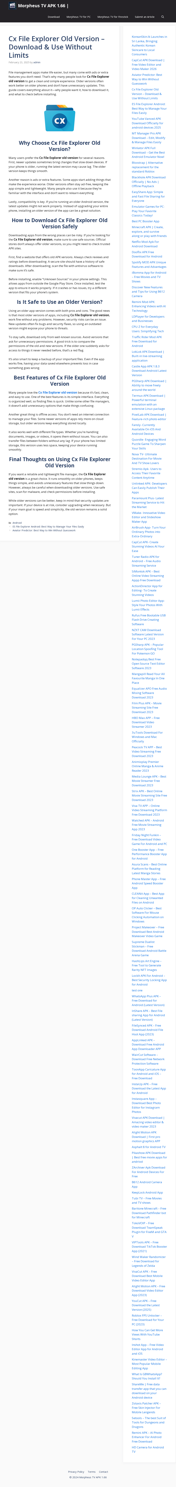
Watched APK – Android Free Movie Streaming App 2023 (148, 824)
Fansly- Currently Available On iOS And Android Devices (146, 429)
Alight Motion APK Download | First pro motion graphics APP (146, 1136)
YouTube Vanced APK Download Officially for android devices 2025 (147, 123)
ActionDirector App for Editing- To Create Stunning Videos (147, 590)
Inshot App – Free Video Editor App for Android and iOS (148, 1349)
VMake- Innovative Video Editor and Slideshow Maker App (148, 517)
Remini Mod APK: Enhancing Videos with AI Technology (149, 306)
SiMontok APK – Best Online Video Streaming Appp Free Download (148, 575)
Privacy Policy (76, 1471)
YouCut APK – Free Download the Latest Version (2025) (146, 1305)
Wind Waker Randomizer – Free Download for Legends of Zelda (149, 1261)
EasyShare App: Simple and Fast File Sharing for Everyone (148, 196)
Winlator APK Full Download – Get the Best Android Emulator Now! (148, 152)
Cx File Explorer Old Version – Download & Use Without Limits (147, 93)
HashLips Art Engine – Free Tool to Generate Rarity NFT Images (147, 965)
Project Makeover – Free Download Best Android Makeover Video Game (148, 931)
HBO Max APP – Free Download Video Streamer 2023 (146, 722)
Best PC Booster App (145, 221)
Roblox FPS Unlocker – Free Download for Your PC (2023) (148, 1319)
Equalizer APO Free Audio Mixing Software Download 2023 (149, 693)
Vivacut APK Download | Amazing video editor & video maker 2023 (148, 1122)
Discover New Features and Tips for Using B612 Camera (148, 291)
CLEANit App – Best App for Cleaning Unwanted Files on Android (148, 898)
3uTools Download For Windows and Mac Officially (147, 736)
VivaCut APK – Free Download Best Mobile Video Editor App (147, 1276)
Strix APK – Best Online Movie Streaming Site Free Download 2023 (149, 795)
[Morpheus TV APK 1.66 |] (12, 5)
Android (17, 522)
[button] (162, 16)
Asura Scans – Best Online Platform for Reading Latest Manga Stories (149, 868)
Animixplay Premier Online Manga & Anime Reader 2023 (147, 766)
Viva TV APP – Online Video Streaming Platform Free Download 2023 (149, 810)
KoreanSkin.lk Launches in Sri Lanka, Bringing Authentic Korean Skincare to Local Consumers (149, 45)
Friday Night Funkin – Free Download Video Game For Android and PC (149, 839)
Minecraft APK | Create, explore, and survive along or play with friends (149, 231)
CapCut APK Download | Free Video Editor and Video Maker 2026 (148, 64)
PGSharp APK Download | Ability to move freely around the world (149, 385)
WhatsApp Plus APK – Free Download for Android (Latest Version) (148, 1000)
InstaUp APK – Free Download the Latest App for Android (149, 1088)
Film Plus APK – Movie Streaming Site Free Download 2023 (147, 707)
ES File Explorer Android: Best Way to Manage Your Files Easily (48, 526)
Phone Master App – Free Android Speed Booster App (149, 883)
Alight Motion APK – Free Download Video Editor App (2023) (148, 1290)
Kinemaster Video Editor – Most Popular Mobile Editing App (149, 1363)
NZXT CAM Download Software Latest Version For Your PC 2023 (148, 634)
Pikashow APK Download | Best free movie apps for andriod (149, 1157)
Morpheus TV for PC (79, 16)
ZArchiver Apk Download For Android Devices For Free (148, 1171)
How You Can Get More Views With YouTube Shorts (147, 1334)
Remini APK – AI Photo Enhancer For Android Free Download (147, 1437)
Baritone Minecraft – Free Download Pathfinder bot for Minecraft (149, 1212)
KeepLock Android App (147, 1192)
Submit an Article (145, 16)
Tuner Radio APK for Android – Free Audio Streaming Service (146, 561)
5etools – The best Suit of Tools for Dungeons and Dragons (149, 1422)
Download (54, 16)
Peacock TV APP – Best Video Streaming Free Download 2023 (147, 751)
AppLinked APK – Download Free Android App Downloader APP (148, 1044)
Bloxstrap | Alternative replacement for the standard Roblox (147, 167)
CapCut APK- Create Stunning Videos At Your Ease (148, 546)
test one (137, 990)
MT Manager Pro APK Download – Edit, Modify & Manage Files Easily (148, 137)
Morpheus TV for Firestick (112, 16)
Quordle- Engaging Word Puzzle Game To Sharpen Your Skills (149, 444)
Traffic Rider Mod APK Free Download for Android (147, 341)
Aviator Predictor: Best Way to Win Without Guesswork (44, 530)
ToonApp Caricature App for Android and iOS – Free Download (149, 1073)
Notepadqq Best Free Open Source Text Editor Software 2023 (148, 663)
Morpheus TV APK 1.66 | (43, 5)
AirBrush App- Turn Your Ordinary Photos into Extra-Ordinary (149, 531)
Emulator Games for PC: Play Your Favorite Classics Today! (148, 211)
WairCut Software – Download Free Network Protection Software (148, 1059)
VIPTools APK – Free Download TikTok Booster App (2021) (149, 1246)
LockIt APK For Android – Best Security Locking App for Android (149, 980)
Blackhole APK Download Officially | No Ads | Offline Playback (149, 181)
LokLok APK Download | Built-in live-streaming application (148, 356)
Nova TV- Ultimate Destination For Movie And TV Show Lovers (147, 458)
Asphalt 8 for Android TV (149, 1147)
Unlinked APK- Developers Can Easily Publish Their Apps (149, 487)
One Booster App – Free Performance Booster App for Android (149, 854)
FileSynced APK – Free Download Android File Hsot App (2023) (147, 1029)
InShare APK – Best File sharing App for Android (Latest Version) (148, 1015)
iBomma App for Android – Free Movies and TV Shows (149, 277)
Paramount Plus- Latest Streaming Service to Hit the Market (148, 502)
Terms (92, 1471)
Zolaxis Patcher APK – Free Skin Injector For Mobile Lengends (146, 1407)
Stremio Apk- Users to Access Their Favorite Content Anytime (146, 473)
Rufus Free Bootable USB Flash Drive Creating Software (149, 619)
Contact (103, 1471)
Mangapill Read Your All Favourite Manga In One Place (148, 678)
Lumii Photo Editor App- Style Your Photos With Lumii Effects (148, 605)
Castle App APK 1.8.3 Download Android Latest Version (149, 370)
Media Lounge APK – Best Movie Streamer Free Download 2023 (149, 780)
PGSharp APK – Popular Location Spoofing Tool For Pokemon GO (148, 649)
